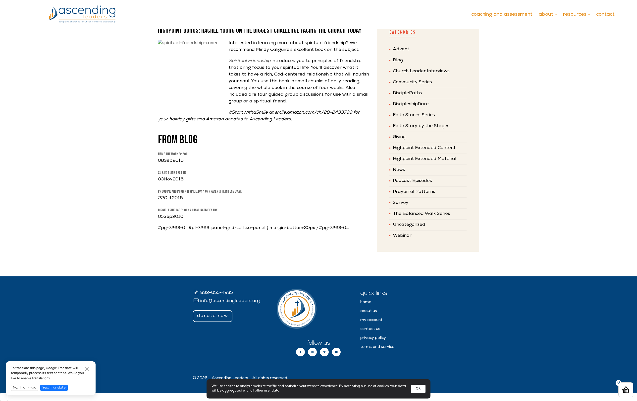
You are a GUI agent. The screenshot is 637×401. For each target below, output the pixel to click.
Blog (398, 60)
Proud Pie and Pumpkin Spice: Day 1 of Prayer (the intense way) (200, 191)
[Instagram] (312, 352)
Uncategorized (409, 225)
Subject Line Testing (172, 173)
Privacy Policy (373, 338)
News (399, 170)
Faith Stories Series (414, 115)
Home (365, 302)
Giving (399, 137)
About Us (368, 311)
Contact (605, 14)
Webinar (402, 236)
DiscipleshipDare (411, 104)
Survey (400, 203)
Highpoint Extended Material (424, 159)
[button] (212, 316)
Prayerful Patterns (414, 192)
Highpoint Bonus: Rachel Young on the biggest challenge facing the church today (260, 30)
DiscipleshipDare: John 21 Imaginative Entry (187, 210)
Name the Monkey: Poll (173, 154)
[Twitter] (324, 352)
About (546, 14)
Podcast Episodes (412, 181)
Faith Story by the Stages (421, 126)
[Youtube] (336, 352)
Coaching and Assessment (501, 14)
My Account (371, 320)
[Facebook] (300, 352)
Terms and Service (377, 347)
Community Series (412, 82)
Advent (401, 49)
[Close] (87, 369)
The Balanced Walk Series (421, 214)
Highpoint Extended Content (424, 148)
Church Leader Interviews (421, 71)
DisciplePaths (407, 93)
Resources (574, 14)
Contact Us (370, 329)
